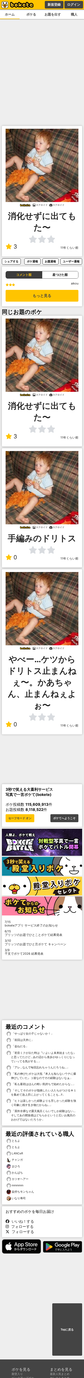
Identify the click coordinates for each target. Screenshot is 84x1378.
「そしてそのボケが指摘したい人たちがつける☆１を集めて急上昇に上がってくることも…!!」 (43, 1092)
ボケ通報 (32, 261)
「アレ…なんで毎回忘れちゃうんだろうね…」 (40, 1067)
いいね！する (21, 1221)
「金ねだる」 (19, 1046)
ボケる (31, 14)
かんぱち (17, 1172)
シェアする (11, 261)
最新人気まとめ (60, 1374)
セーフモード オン (20, 818)
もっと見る (42, 296)
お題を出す (53, 14)
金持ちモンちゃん (23, 1191)
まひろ (16, 1166)
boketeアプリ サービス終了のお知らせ (31, 923)
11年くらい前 (69, 247)
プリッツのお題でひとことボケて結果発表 (33, 933)
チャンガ (17, 1159)
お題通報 (50, 261)
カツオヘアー (20, 1179)
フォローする (21, 1226)
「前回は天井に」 (22, 1040)
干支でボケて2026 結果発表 (24, 951)
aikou (74, 283)
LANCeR (17, 1153)
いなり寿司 (19, 1198)
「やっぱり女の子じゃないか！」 (32, 1033)
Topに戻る (67, 1329)
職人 (74, 14)
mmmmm (17, 1185)
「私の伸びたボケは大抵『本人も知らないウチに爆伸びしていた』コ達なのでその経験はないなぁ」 (43, 1076)
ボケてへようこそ (64, 818)
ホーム (10, 14)
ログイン (73, 4)
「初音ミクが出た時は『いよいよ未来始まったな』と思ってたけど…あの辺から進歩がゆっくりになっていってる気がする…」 (43, 1057)
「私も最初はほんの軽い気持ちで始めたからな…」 (43, 1084)
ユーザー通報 (71, 261)
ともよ (16, 1140)
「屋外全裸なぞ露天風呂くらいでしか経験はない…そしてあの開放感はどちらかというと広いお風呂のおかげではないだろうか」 (43, 1115)
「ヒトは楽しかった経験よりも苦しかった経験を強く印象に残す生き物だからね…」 (43, 1103)
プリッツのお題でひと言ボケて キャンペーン (35, 942)
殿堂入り (17, 1374)
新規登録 (54, 4)
